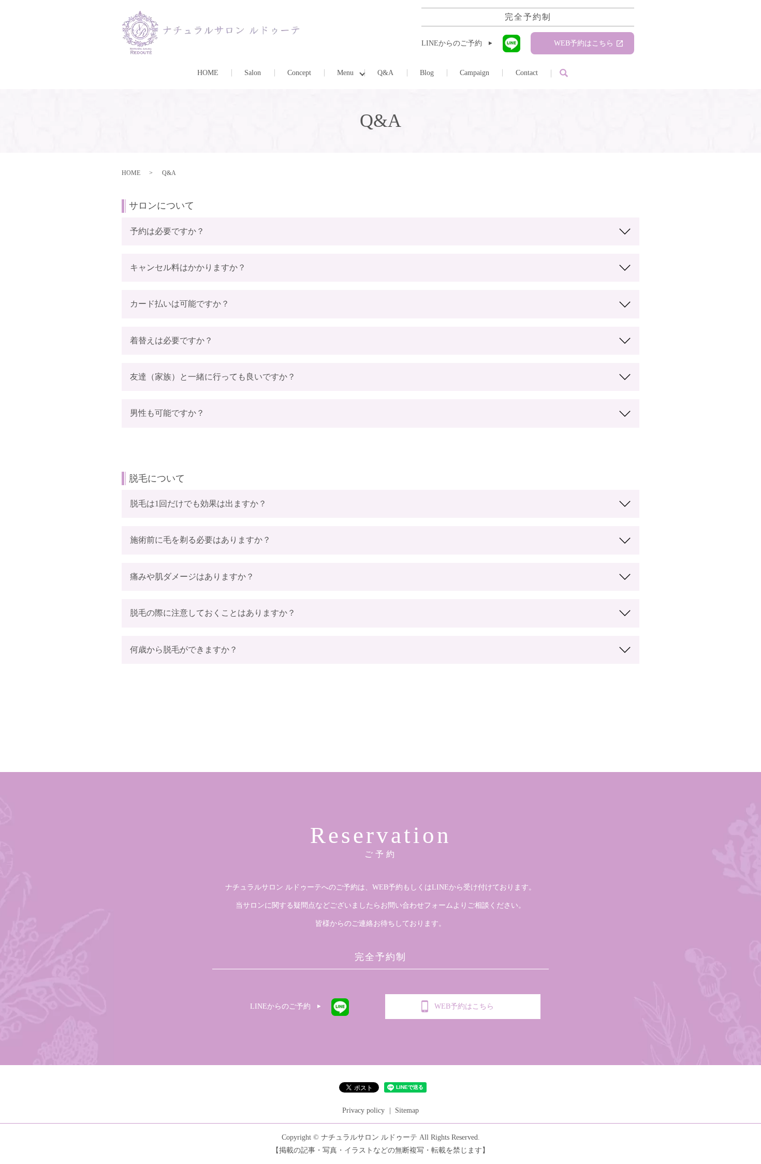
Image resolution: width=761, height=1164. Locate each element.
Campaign (474, 73)
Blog (427, 73)
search (564, 73)
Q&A (385, 73)
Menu (345, 73)
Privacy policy (363, 1110)
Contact (527, 73)
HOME (207, 73)
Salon (252, 73)
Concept (299, 73)
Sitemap (407, 1110)
